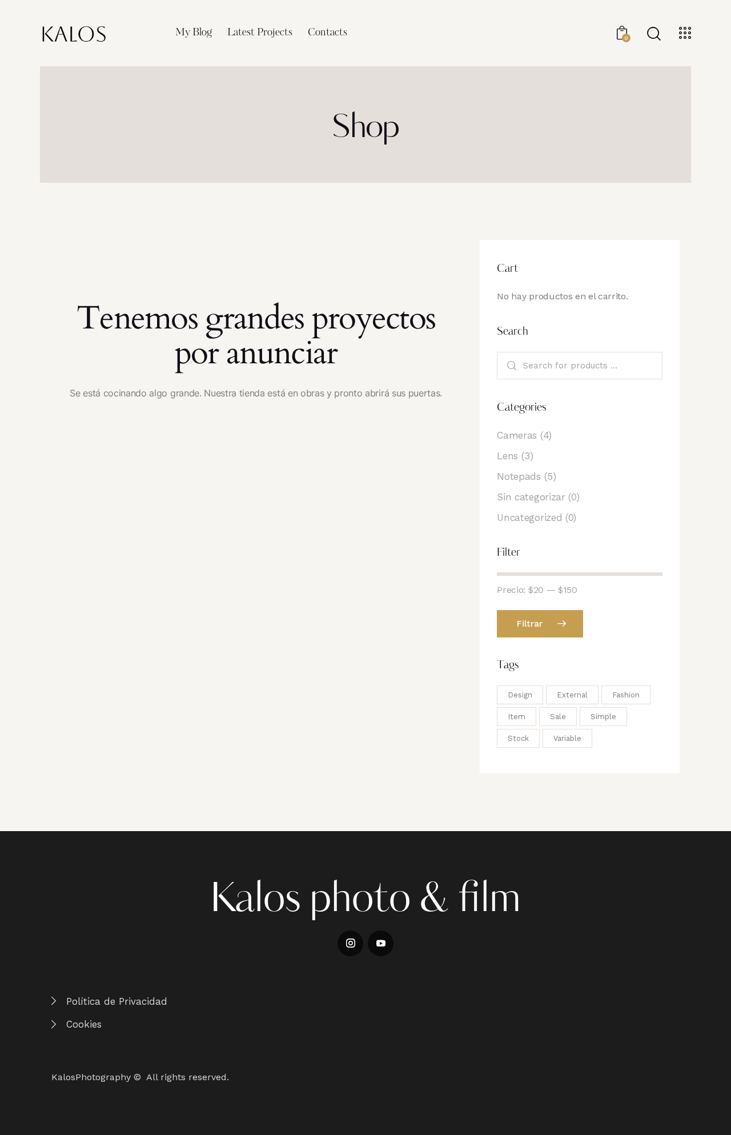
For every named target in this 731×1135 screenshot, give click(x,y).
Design (520, 695)
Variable (567, 738)
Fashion (626, 695)
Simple (603, 716)
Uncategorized (529, 517)
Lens (507, 456)
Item (516, 716)
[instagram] (350, 943)
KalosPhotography (91, 1077)
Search (510, 365)
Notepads (518, 476)
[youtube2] (380, 943)
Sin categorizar (531, 497)
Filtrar (530, 624)
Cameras (517, 435)
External (572, 695)
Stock (518, 738)
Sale (558, 716)
